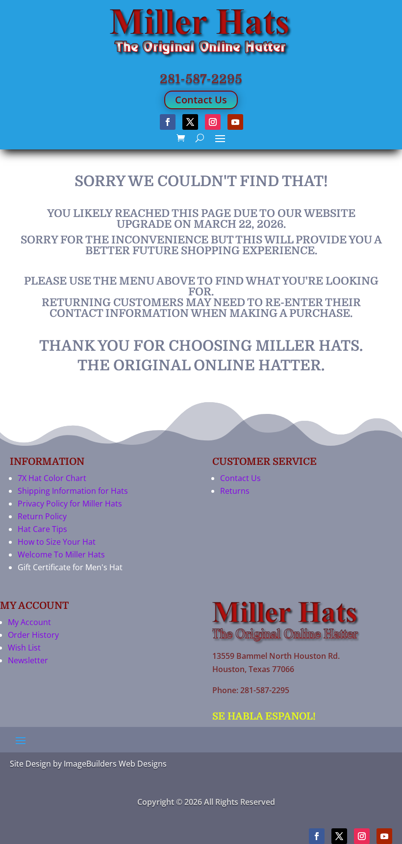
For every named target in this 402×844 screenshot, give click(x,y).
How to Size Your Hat (57, 541)
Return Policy (42, 516)
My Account (29, 622)
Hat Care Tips (42, 529)
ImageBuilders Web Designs (115, 763)
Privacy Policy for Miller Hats (70, 503)
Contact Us (201, 99)
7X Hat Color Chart (52, 478)
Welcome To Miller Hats (61, 554)
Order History (33, 634)
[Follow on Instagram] (213, 122)
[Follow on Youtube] (235, 122)
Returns (235, 490)
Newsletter (28, 660)
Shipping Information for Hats (73, 490)
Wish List (24, 647)
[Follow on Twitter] (190, 122)
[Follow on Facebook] (168, 122)
